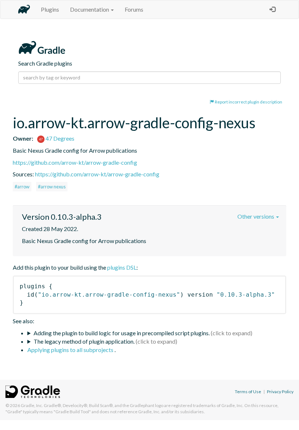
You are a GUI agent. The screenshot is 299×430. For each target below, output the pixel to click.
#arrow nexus (52, 186)
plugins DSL (121, 267)
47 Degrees (59, 138)
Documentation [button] (90, 9)
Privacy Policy (280, 391)
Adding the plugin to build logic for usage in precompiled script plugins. (122, 332)
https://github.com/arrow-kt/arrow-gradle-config (75, 162)
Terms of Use (248, 391)
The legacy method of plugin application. (84, 341)
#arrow (22, 186)
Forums (134, 9)
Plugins (50, 9)
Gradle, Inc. (32, 405)
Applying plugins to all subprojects (70, 349)
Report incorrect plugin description (248, 102)
